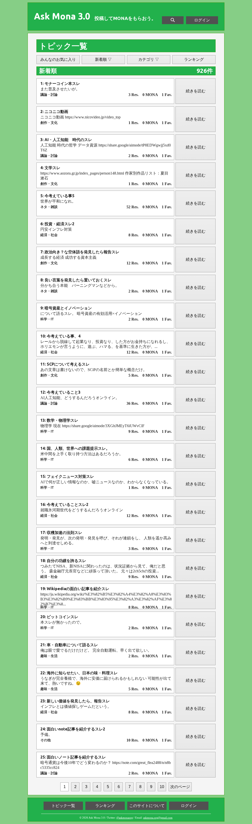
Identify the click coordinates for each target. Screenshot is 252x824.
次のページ (180, 787)
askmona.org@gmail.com (158, 817)
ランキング (194, 59)
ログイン (202, 20)
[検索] (173, 20)
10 (162, 787)
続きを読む (195, 91)
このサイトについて (147, 806)
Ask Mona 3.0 (62, 16)
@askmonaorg (124, 817)
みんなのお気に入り (58, 59)
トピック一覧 (63, 806)
